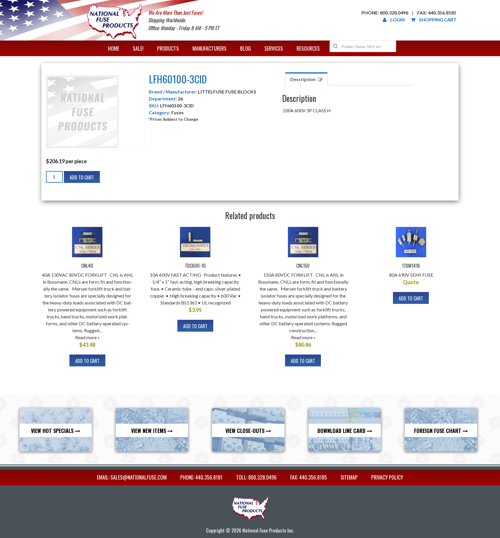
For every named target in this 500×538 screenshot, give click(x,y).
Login (397, 19)
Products (168, 48)
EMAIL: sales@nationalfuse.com (132, 477)
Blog (245, 48)
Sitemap (349, 477)
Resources (308, 48)
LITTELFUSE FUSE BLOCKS (227, 91)
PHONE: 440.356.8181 (201, 477)
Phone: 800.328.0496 (384, 12)
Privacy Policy (387, 477)
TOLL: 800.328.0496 (256, 477)
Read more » (87, 337)
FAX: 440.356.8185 (308, 477)
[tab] (306, 78)
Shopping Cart (437, 19)
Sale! (138, 48)
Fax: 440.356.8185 (436, 12)
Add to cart (82, 177)
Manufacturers (209, 48)
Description (303, 79)
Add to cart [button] (87, 360)
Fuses (177, 112)
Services (273, 48)
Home (113, 48)
